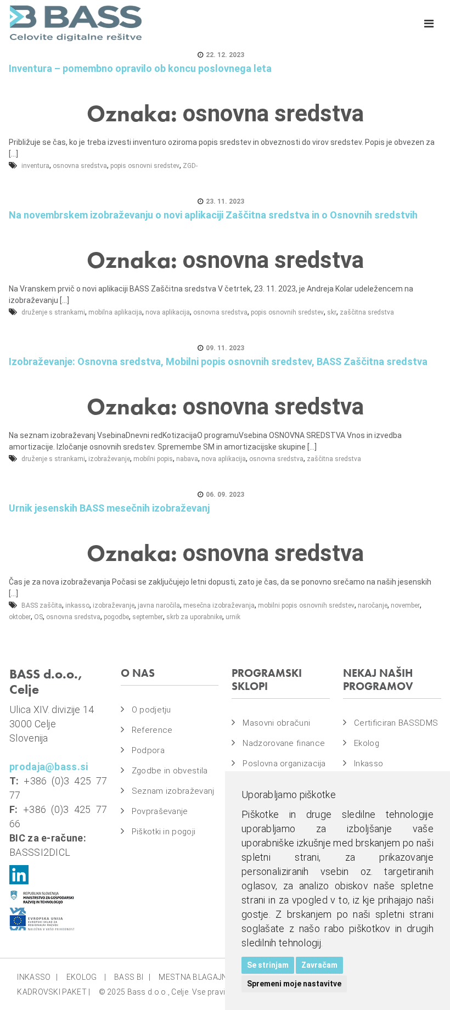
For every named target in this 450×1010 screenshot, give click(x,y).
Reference (152, 730)
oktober (20, 617)
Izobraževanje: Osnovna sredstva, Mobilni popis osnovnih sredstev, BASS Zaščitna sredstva (218, 361)
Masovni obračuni (276, 723)
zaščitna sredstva (367, 312)
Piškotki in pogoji (163, 832)
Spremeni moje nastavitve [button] (294, 983)
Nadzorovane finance (284, 743)
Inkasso (368, 763)
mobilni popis (153, 459)
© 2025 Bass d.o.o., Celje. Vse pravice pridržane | (186, 991)
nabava (187, 459)
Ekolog (366, 743)
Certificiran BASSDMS (396, 723)
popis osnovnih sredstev (287, 312)
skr (331, 312)
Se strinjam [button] (268, 965)
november (405, 605)
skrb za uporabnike (194, 617)
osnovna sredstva (80, 166)
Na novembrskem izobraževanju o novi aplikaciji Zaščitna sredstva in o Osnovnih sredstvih (213, 215)
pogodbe (116, 617)
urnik (233, 617)
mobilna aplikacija (115, 312)
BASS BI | (132, 977)
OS (38, 617)
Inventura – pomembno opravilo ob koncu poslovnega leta (140, 68)
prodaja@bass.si (48, 766)
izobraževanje (109, 459)
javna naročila (159, 605)
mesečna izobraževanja (219, 605)
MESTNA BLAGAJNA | (199, 977)
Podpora (148, 750)
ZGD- (190, 166)
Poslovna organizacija (284, 763)
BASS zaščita (41, 605)
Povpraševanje (160, 811)
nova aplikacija (167, 312)
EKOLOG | (86, 977)
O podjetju (151, 710)
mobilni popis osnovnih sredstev (306, 605)
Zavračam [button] (319, 965)
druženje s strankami (53, 312)
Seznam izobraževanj (173, 791)
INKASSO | (37, 977)
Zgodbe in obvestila (170, 771)
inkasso (77, 605)
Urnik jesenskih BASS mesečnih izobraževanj (109, 508)
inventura (35, 166)
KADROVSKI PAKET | (53, 991)
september (147, 617)
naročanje (372, 605)
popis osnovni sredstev (144, 166)
